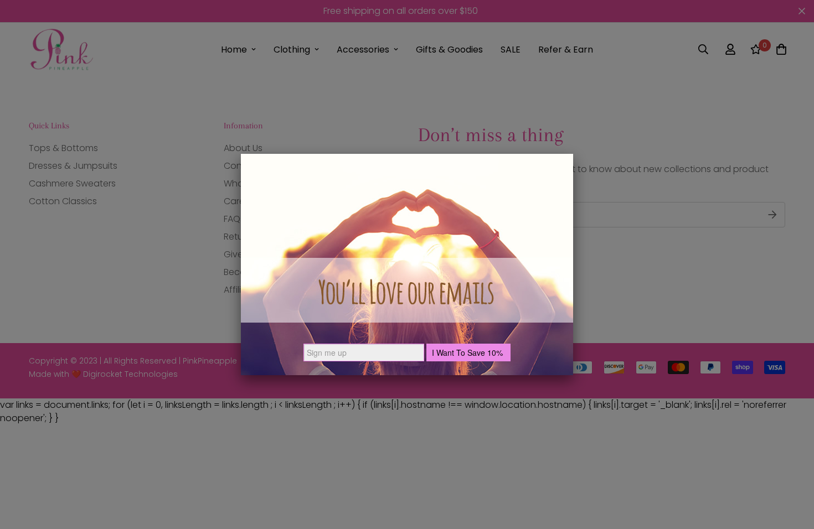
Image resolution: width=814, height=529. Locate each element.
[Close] (573, 154)
